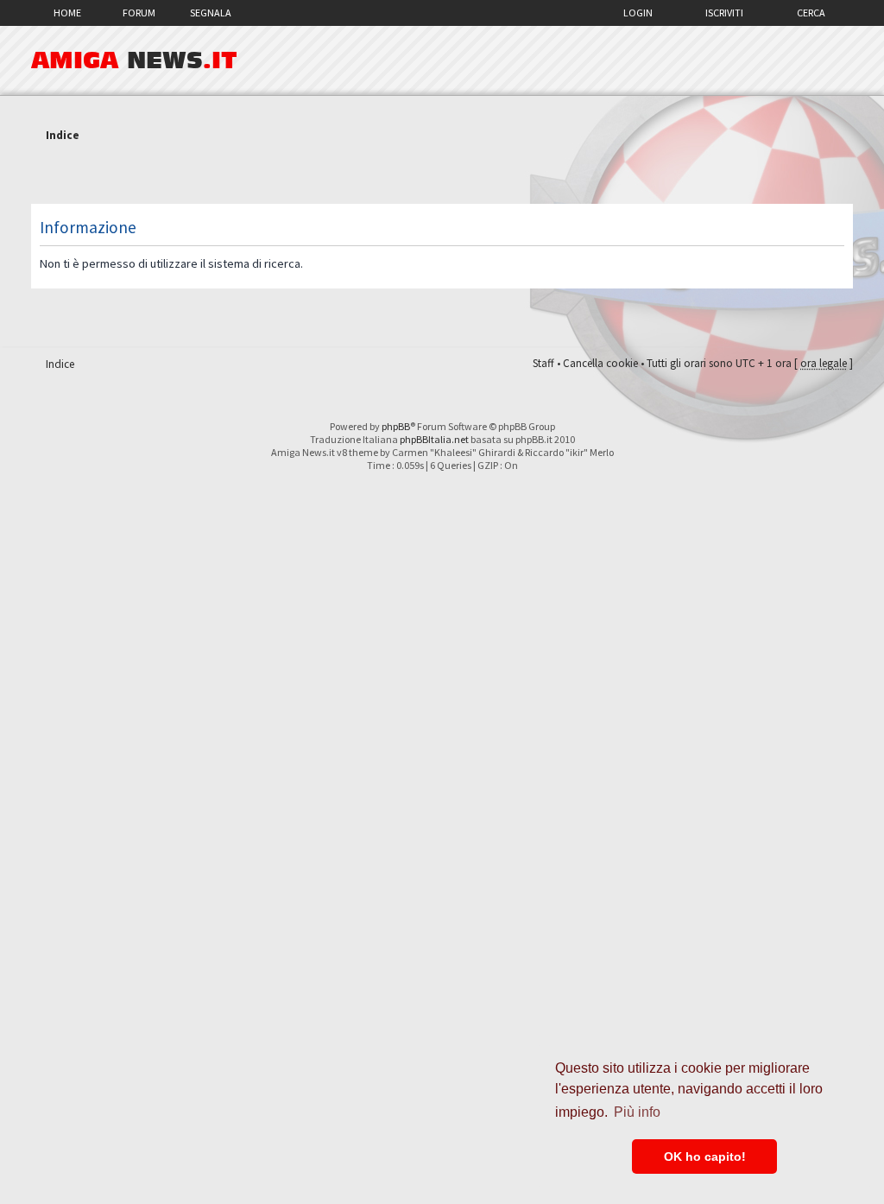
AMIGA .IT (134, 60)
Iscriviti (724, 12)
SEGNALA (210, 12)
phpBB (396, 426)
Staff (543, 363)
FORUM (139, 12)
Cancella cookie (600, 363)
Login (638, 12)
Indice (62, 135)
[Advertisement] (442, 175)
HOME (67, 12)
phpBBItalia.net (434, 439)
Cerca (811, 12)
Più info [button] (637, 1112)
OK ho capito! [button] (705, 1156)
